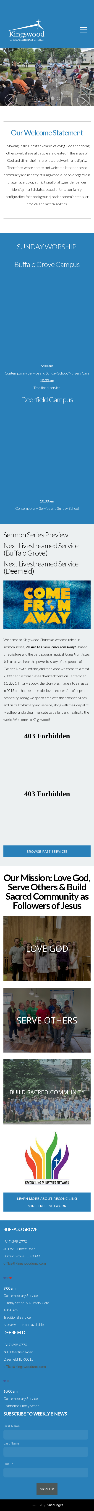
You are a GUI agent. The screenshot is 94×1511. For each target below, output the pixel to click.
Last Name (11, 1443)
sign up (47, 1489)
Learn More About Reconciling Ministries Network (47, 1202)
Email (7, 1464)
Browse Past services (47, 851)
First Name (11, 1426)
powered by (47, 1505)
